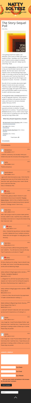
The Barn (5, 133)
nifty (3, 29)
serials (10, 67)
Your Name (19, 367)
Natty (8, 191)
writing (5, 29)
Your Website (19, 375)
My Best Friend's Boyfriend (10, 130)
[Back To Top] (15, 397)
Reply (28, 149)
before (14, 67)
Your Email (19, 371)
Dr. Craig (9, 88)
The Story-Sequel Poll (14, 24)
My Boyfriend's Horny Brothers (11, 122)
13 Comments (5, 141)
